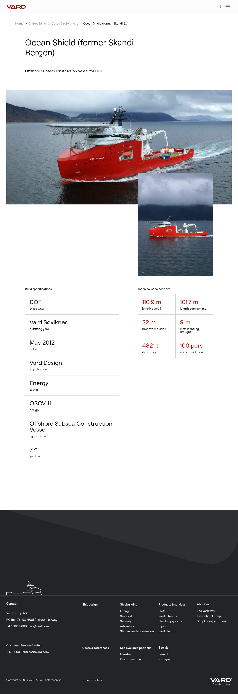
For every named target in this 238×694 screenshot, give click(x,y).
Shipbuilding (37, 23)
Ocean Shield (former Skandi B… (105, 23)
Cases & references (65, 23)
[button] (227, 7)
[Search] (219, 7)
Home (19, 23)
